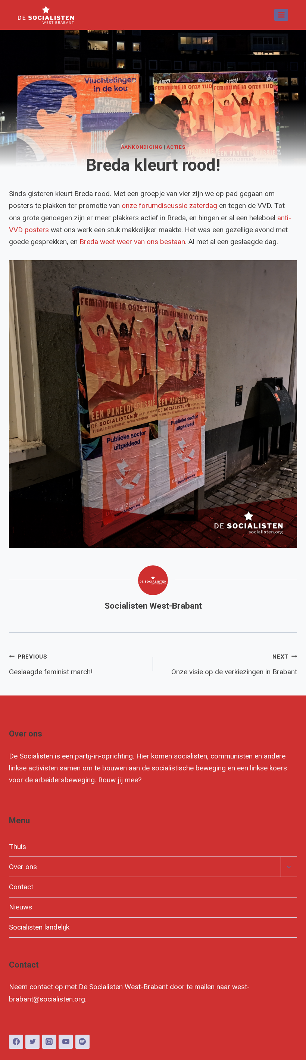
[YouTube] (66, 1042)
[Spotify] (82, 1042)
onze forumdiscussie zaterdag (169, 205)
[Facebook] (16, 1042)
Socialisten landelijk (39, 927)
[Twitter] (32, 1042)
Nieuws (20, 907)
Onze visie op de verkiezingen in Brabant (234, 664)
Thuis (17, 846)
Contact (21, 887)
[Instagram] (49, 1042)
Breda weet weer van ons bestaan (132, 241)
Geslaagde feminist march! (51, 664)
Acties (175, 147)
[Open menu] (281, 14)
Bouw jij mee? (119, 780)
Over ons (23, 866)
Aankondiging (142, 147)
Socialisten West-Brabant (153, 606)
